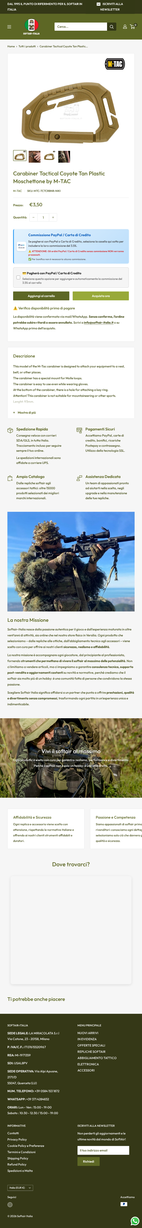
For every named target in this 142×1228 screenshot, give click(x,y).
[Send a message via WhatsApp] (135, 1221)
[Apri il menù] (9, 26)
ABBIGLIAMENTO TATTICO (97, 1058)
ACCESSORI (86, 1070)
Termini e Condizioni (21, 1152)
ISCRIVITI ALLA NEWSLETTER (111, 6)
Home (11, 46)
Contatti (13, 1133)
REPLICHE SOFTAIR (91, 1052)
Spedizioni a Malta (20, 1171)
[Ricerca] (111, 27)
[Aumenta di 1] (53, 217)
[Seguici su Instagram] (10, 1204)
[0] (132, 26)
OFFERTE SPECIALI (91, 1045)
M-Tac (17, 191)
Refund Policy (16, 1164)
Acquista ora (101, 296)
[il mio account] (125, 27)
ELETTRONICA (88, 1064)
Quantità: (20, 217)
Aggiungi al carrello (41, 296)
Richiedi (88, 1161)
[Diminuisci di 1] (33, 217)
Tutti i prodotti (27, 46)
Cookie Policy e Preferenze (25, 1146)
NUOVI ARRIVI (87, 1033)
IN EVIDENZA (87, 1039)
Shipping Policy (17, 1158)
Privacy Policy (17, 1139)
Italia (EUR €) (17, 1187)
